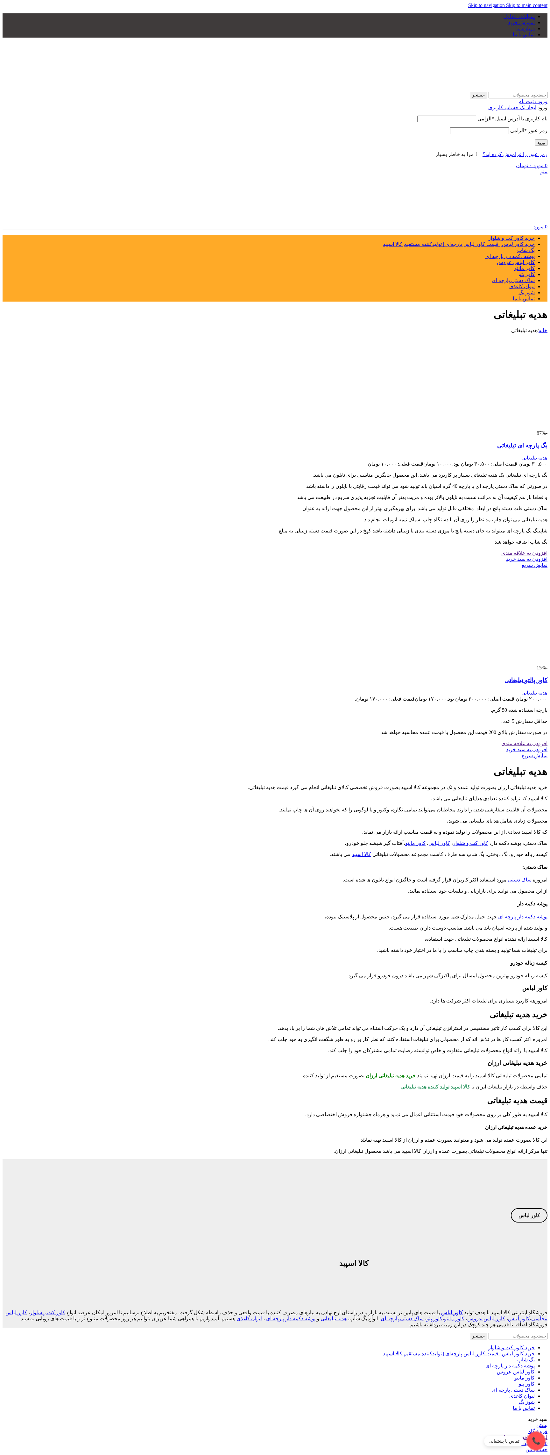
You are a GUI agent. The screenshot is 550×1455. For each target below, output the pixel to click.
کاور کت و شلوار (470, 843)
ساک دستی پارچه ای (402, 1318)
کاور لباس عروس (486, 1318)
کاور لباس (439, 843)
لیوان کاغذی (249, 1318)
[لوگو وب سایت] (507, 88)
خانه (543, 330)
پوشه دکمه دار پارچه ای (522, 916)
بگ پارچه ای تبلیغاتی (522, 445)
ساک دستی (520, 879)
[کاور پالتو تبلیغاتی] (499, 662)
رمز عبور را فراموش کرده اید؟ (515, 154)
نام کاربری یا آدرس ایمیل (512, 118)
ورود (541, 142)
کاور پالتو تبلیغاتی (525, 680)
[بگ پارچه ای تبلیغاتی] (499, 427)
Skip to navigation (487, 5)
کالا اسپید (361, 854)
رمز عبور (528, 130)
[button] (526, 559)
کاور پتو (434, 1318)
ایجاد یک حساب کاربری (512, 107)
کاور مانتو (415, 843)
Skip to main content (526, 5)
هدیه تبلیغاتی (534, 457)
